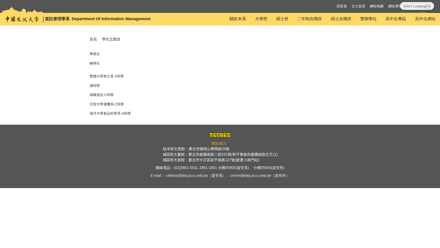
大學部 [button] (261, 19)
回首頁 (342, 6)
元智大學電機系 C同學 (107, 104)
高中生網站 (425, 19)
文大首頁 (358, 6)
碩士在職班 (341, 19)
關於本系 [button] (238, 19)
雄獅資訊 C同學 (102, 95)
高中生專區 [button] (395, 19)
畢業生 (95, 54)
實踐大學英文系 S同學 (107, 76)
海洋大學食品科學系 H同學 (110, 113)
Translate (433, 12)
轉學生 (95, 63)
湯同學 (95, 85)
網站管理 (395, 6)
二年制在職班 (309, 19)
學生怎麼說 (111, 39)
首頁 (93, 39)
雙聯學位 (368, 19)
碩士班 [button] (282, 19)
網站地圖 (377, 6)
